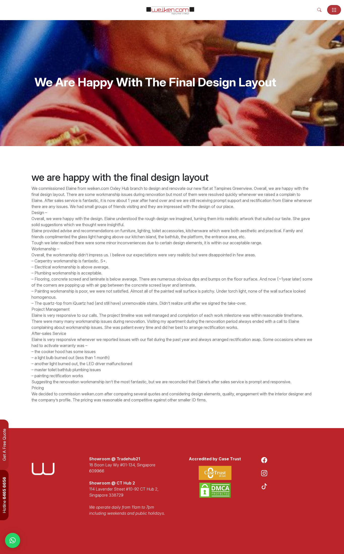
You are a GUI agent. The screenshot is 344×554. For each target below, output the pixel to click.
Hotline (4, 495)
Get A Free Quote (4, 445)
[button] (12, 540)
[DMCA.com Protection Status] (215, 490)
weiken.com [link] (98, 188)
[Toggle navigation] (334, 10)
